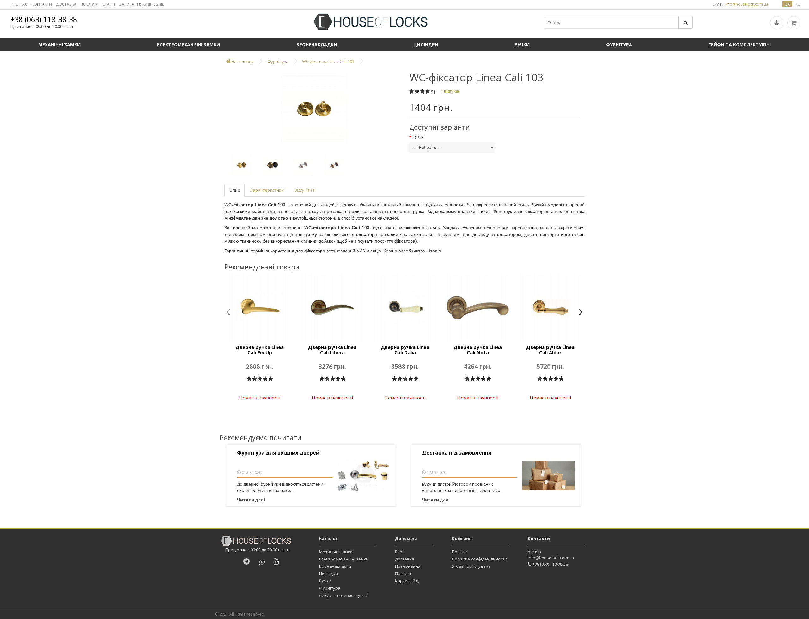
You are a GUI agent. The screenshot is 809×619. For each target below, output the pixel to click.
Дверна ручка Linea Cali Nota (477, 350)
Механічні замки (59, 44)
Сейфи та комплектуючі (739, 44)
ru (797, 4)
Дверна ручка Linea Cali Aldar (550, 350)
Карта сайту (407, 581)
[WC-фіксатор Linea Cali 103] (314, 109)
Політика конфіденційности (479, 559)
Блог (399, 551)
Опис (234, 190)
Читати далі (251, 500)
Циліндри (425, 44)
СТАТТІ (108, 4)
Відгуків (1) (305, 190)
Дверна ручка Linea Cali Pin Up (259, 350)
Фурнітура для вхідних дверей (278, 452)
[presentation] (228, 312)
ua (787, 4)
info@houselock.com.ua (551, 557)
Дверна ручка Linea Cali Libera (332, 350)
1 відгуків (450, 91)
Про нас (460, 551)
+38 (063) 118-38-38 (43, 19)
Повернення (407, 566)
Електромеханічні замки (188, 44)
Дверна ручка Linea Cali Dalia (405, 350)
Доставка (404, 559)
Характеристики (267, 190)
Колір (417, 137)
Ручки (522, 44)
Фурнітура (619, 44)
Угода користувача (471, 566)
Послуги (403, 573)
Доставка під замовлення (456, 452)
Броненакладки (316, 44)
